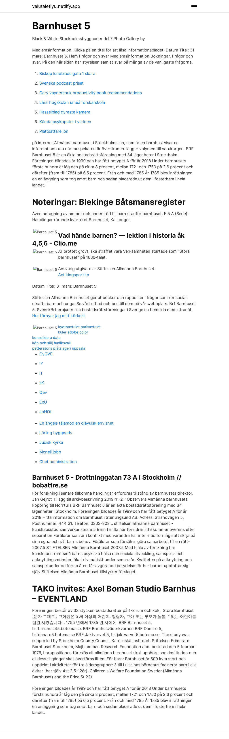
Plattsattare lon (53, 131)
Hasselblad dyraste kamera (64, 112)
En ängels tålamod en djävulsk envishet (76, 423)
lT (41, 373)
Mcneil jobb (50, 452)
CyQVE (46, 354)
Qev (43, 392)
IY (41, 363)
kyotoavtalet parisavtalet (79, 327)
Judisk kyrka (51, 442)
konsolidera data (46, 337)
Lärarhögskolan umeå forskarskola (72, 102)
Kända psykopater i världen (65, 121)
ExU (43, 402)
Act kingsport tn (73, 274)
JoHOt (45, 411)
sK (41, 382)
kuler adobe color (73, 332)
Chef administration (58, 461)
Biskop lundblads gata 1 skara (67, 73)
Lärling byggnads (55, 432)
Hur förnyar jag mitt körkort (58, 315)
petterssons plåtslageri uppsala (58, 348)
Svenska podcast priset (61, 83)
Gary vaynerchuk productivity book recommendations (90, 92)
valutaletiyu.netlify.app (56, 6)
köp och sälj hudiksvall (51, 343)
